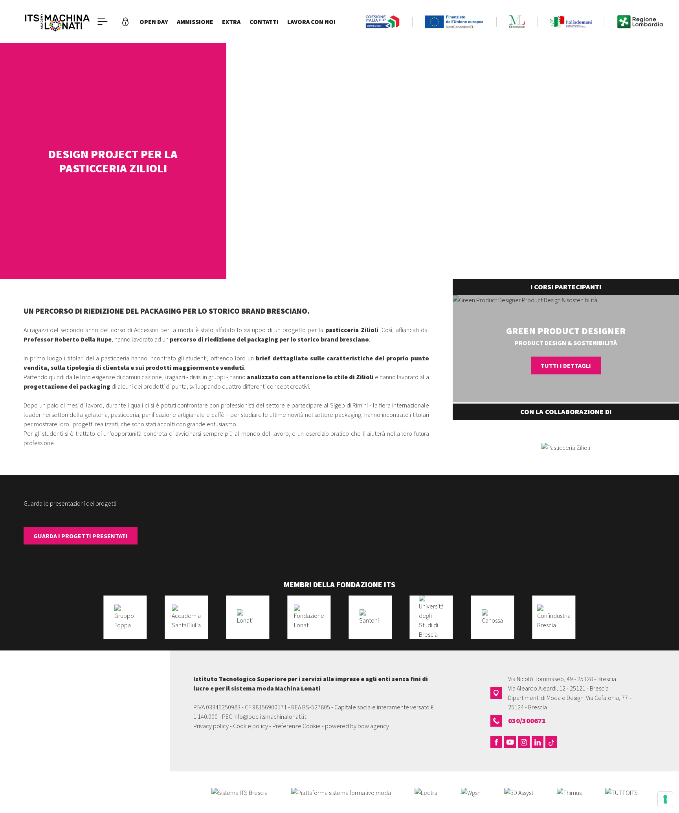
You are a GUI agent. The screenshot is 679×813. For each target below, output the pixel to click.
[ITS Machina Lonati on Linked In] (537, 742)
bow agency (373, 726)
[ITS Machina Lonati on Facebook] (496, 742)
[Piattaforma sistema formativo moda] (341, 792)
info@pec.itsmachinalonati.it (269, 716)
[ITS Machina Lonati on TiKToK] (551, 742)
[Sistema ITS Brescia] (239, 792)
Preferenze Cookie (296, 726)
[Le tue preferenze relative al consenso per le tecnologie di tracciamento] (665, 799)
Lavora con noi (311, 22)
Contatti (264, 22)
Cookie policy (250, 726)
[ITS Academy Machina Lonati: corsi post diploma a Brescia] (57, 21)
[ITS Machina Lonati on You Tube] (510, 742)
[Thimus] (569, 792)
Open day (153, 22)
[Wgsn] (470, 792)
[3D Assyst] (518, 792)
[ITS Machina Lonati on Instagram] (524, 742)
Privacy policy (211, 726)
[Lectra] (426, 792)
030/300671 (527, 720)
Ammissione (195, 22)
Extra (231, 22)
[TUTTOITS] (621, 792)
